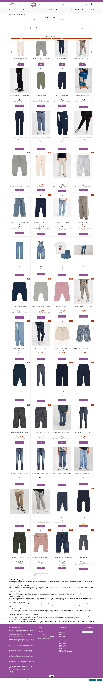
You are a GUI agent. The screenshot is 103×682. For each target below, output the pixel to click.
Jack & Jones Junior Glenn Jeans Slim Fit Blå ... (40, 473)
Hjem (10, 14)
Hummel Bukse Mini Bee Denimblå (19, 348)
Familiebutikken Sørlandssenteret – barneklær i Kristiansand (65, 651)
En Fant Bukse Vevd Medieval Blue (40, 222)
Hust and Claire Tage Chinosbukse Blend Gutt (19, 432)
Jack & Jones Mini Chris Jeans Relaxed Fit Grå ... (41, 516)
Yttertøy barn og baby (43, 9)
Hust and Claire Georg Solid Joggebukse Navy (83, 516)
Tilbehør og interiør (70, 9)
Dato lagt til (82, 28)
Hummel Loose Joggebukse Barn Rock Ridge (82, 58)
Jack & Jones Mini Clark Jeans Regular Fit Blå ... (62, 432)
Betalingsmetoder (62, 636)
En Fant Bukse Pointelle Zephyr (62, 306)
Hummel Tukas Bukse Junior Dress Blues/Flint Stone (19, 137)
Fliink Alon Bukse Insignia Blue (62, 516)
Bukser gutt (23, 14)
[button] (33, 5)
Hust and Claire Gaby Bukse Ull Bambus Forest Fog (19, 180)
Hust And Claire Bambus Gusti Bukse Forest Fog (41, 306)
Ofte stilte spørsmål (63, 634)
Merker (83, 9)
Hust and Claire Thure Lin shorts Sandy (62, 348)
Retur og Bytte (62, 632)
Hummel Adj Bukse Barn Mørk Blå (62, 58)
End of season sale (12, 10)
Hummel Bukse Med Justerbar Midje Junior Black (83, 137)
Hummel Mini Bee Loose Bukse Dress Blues (62, 137)
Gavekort (61, 648)
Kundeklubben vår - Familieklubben (86, 0)
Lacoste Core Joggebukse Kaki (40, 95)
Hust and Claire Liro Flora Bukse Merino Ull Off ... (40, 180)
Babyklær (19, 9)
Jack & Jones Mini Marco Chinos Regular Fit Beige (19, 516)
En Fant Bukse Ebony (83, 557)
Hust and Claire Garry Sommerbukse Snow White (83, 180)
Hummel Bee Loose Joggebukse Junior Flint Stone (41, 137)
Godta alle (99, 679)
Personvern (61, 640)
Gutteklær (18, 14)
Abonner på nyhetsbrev (87, 632)
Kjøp (21, 64)
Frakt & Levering (62, 630)
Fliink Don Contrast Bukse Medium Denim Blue (19, 222)
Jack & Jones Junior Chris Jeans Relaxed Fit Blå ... (83, 473)
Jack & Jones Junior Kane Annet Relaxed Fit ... (62, 180)
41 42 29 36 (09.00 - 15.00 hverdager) (47, 636)
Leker (63, 9)
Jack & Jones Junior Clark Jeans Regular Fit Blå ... (62, 473)
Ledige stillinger (62, 643)
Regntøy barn (52, 9)
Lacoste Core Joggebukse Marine (62, 95)
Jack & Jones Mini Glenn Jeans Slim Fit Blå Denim (19, 473)
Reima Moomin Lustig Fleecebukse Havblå (83, 95)
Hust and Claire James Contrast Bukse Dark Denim (62, 557)
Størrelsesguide (75, 0)
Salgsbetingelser (62, 638)
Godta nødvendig (93, 679)
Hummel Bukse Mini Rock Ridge (83, 222)
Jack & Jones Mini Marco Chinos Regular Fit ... (83, 432)
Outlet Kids (77, 9)
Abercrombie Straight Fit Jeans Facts (62, 222)
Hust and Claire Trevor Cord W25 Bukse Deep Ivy (19, 557)
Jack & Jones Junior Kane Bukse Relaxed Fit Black (19, 95)
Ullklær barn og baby (33, 9)
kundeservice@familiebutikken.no (44, 638)
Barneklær (25, 9)
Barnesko (58, 9)
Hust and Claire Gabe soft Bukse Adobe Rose (40, 557)
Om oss (60, 629)
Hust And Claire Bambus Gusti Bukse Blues (19, 306)
